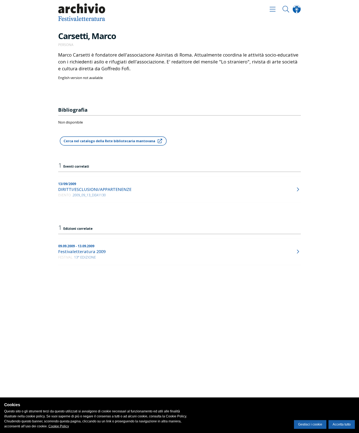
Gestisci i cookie (310, 424)
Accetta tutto (342, 424)
